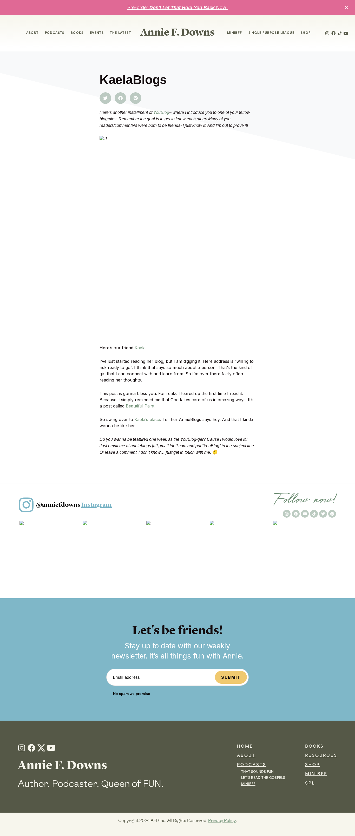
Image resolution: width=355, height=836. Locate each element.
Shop (306, 33)
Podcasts (54, 33)
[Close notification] (347, 7)
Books (77, 33)
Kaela (140, 347)
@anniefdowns (74, 504)
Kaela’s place (147, 419)
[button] (105, 98)
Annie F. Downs (177, 32)
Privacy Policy (222, 820)
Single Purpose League (271, 33)
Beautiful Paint (140, 406)
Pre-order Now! (177, 7)
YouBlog (161, 112)
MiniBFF (234, 33)
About (32, 33)
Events (97, 33)
